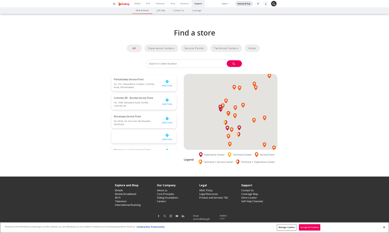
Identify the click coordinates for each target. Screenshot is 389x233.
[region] (194, 227)
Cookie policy (143, 226)
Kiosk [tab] (252, 48)
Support (198, 3)
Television (160, 3)
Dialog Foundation (167, 197)
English (224, 4)
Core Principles (165, 194)
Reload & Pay (244, 3)
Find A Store (142, 10)
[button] (235, 115)
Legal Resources (208, 194)
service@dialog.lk (201, 219)
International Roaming (128, 205)
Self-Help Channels (252, 201)
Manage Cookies (287, 227)
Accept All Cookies (309, 227)
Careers (161, 201)
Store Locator (249, 197)
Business (185, 3)
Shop (172, 3)
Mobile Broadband (125, 194)
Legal (203, 185)
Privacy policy (158, 226)
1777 (222, 218)
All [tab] (134, 48)
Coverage (196, 10)
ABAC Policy (206, 190)
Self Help (161, 10)
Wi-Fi (148, 3)
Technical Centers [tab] (226, 48)
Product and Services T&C (213, 197)
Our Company (166, 185)
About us (162, 190)
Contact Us (178, 10)
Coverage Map (249, 194)
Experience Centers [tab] (161, 48)
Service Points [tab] (194, 48)
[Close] (384, 227)
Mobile (137, 3)
